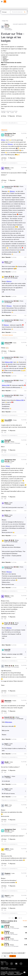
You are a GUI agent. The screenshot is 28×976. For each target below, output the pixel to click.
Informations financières (14, 972)
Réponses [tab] (4, 130)
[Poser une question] (24, 972)
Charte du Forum (4, 967)
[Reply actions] (25, 189)
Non (5, 956)
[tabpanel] (14, 525)
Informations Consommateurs (14, 974)
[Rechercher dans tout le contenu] (24, 12)
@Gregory (10, 144)
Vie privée (3, 974)
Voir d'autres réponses (7, 335)
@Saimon (12, 191)
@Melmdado (8, 722)
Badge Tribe (5, 20)
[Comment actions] (26, 137)
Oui (12, 956)
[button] (3, 257)
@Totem (3, 140)
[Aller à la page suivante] (20, 918)
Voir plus (25, 920)
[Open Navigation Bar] (2, 1)
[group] (3, 112)
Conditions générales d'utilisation (8, 968)
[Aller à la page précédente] (9, 918)
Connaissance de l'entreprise (7, 973)
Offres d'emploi (20, 973)
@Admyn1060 (9, 362)
